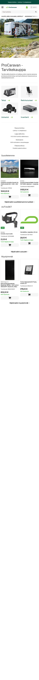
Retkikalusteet (27, 100)
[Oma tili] (27, 7)
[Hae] (36, 11)
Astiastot (5, 117)
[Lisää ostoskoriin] (10, 197)
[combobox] (19, 11)
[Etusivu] (11, 7)
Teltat (3, 100)
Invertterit (25, 117)
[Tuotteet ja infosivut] (3, 7)
